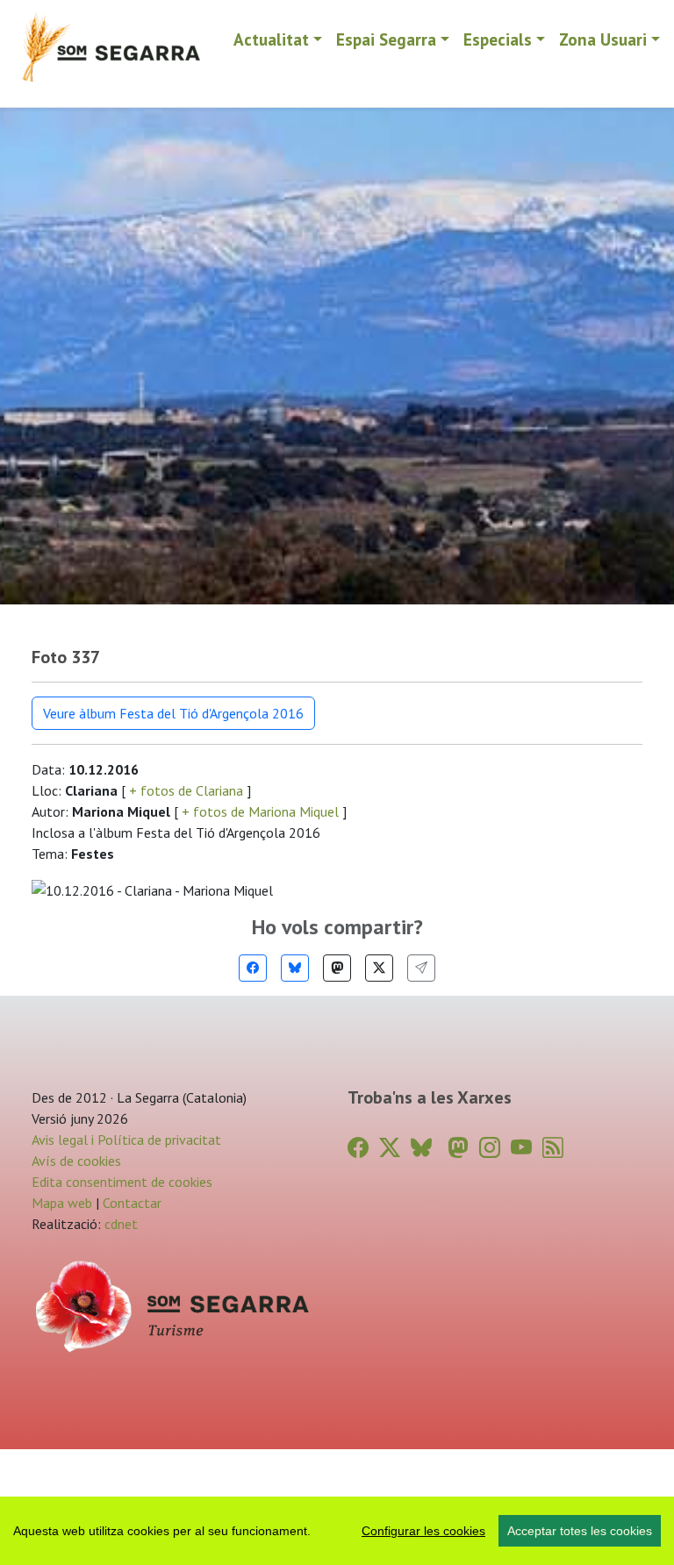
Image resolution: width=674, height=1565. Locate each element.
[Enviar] (421, 968)
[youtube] (521, 1147)
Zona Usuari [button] (603, 39)
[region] (337, 1531)
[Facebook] (253, 968)
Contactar (132, 1202)
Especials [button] (497, 39)
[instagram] (489, 1147)
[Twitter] (379, 968)
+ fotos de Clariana (186, 790)
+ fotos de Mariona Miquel (260, 811)
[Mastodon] (337, 968)
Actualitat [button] (271, 39)
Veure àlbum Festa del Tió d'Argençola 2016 (173, 713)
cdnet (119, 1224)
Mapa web (62, 1202)
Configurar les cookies (423, 1531)
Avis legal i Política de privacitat (126, 1139)
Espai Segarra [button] (386, 39)
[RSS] (552, 1147)
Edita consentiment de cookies (122, 1181)
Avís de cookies (76, 1160)
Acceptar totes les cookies (579, 1531)
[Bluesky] (295, 968)
